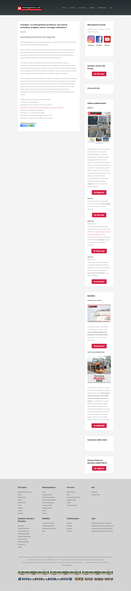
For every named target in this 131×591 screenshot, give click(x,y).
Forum (19, 505)
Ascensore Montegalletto (24, 536)
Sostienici (20, 500)
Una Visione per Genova (48, 523)
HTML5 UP (68, 565)
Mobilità (92, 7)
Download (100, 346)
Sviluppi (44, 510)
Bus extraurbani (95, 494)
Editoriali (100, 215)
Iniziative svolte (22, 497)
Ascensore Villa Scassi (23, 541)
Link (111, 7)
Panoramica (21, 525)
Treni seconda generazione (49, 500)
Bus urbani (94, 492)
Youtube (20, 510)
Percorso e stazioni (47, 494)
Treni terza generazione (48, 502)
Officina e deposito (47, 508)
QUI (93, 176)
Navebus (20, 547)
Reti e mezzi (82, 7)
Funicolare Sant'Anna (23, 531)
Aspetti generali (71, 492)
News (43, 531)
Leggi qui (100, 468)
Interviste (100, 281)
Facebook (20, 508)
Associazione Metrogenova (25, 492)
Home (64, 7)
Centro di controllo (47, 505)
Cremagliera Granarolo (24, 528)
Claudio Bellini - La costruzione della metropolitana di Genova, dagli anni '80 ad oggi (41, 107)
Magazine (100, 192)
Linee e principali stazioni (73, 497)
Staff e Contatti (21, 502)
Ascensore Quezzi (22, 539)
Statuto (20, 494)
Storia (43, 492)
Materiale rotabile (71, 500)
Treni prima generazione (48, 497)
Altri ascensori (21, 544)
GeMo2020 (100, 425)
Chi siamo (72, 7)
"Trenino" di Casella (72, 505)
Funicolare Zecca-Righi (23, 533)
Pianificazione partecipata (49, 528)
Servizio (44, 513)
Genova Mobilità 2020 (48, 525)
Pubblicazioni (102, 7)
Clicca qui (100, 74)
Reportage (100, 251)
